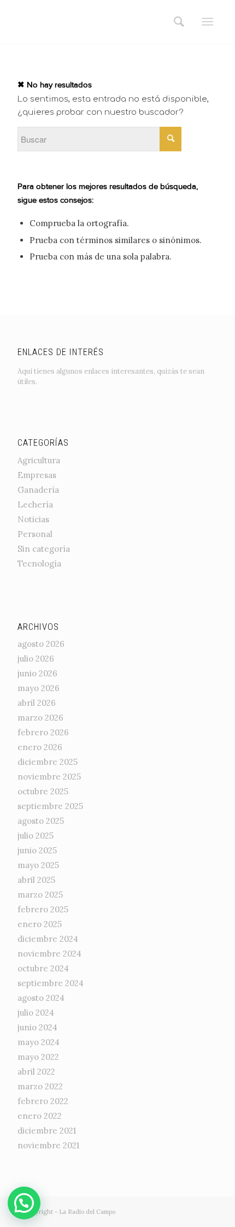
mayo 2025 (38, 865)
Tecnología (39, 563)
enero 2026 (39, 747)
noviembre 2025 (49, 776)
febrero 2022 (42, 1101)
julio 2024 (35, 1012)
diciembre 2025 (47, 762)
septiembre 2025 (50, 806)
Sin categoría (43, 549)
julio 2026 (35, 658)
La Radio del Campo (87, 1212)
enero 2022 (39, 1116)
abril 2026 (36, 703)
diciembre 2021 (46, 1130)
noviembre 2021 (48, 1145)
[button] (24, 1203)
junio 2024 (37, 1027)
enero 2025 (39, 924)
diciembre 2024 (47, 939)
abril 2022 (36, 1071)
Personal (34, 534)
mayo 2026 (38, 688)
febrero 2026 (43, 732)
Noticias (33, 519)
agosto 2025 (40, 821)
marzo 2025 (40, 894)
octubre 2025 (42, 791)
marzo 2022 (40, 1086)
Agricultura (38, 460)
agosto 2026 (40, 644)
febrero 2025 (42, 909)
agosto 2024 (40, 998)
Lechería (35, 504)
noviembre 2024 (49, 953)
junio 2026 (37, 673)
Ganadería (38, 490)
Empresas (36, 475)
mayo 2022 (38, 1057)
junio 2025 (37, 850)
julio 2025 (35, 835)
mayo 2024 (38, 1042)
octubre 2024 (43, 968)
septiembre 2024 (50, 983)
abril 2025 (36, 880)
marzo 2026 (40, 717)
